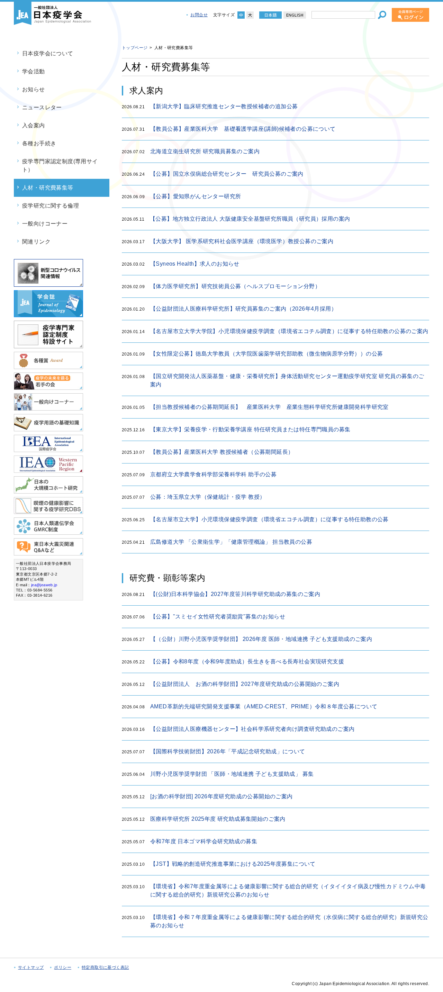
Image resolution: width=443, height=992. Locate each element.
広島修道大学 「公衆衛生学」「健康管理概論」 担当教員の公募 (231, 542)
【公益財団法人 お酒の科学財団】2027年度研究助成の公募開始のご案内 (244, 684)
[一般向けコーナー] (48, 408)
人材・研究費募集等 (47, 188)
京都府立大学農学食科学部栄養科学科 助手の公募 (213, 474)
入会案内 (33, 125)
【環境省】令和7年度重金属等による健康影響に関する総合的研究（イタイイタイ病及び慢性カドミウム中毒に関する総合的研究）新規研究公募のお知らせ (288, 890)
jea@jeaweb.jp (44, 585)
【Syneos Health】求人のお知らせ (194, 264)
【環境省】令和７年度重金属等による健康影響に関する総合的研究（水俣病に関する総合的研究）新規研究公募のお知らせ (289, 921)
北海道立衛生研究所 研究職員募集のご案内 (205, 151)
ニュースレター (42, 107)
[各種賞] (48, 366)
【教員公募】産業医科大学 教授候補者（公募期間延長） (221, 452)
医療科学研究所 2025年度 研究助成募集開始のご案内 (218, 819)
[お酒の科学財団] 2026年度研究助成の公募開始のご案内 (221, 796)
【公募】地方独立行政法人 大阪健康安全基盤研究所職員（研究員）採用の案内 (250, 219)
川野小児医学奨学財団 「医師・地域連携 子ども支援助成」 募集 (232, 774)
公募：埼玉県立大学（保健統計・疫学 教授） (207, 497)
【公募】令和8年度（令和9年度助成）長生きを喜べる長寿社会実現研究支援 (247, 661)
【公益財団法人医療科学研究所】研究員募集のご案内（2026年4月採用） (243, 309)
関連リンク (36, 242)
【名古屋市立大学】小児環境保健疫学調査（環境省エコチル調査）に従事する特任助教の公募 (269, 519)
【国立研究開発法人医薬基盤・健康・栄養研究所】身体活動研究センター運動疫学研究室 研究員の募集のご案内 (287, 380)
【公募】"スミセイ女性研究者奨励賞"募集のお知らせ (217, 616)
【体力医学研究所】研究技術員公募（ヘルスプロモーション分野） (235, 286)
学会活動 (33, 71)
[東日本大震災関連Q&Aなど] (48, 552)
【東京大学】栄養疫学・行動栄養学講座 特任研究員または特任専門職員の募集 (250, 429)
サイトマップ (31, 967)
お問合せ (199, 14)
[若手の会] (48, 387)
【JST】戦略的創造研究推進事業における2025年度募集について (233, 864)
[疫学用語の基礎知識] (48, 428)
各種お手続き (39, 143)
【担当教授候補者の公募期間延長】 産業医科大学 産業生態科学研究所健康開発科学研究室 (272, 407)
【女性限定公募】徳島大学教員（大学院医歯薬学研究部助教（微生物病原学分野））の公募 (266, 354)
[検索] (382, 15)
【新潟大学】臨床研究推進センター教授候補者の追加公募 (224, 106)
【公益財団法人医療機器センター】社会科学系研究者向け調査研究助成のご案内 (252, 729)
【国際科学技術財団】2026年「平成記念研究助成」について (227, 751)
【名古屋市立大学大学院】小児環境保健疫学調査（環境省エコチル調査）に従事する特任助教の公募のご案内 (289, 331)
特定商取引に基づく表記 (105, 967)
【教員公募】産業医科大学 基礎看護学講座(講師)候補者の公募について (243, 129)
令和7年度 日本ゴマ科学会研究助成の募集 (203, 841)
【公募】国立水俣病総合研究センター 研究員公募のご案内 (227, 174)
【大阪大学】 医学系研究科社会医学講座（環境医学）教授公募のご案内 (241, 241)
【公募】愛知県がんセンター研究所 (195, 196)
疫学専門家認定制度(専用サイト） (60, 165)
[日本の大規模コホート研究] (48, 491)
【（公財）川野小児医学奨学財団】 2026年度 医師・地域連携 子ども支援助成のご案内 (261, 639)
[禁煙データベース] (48, 511)
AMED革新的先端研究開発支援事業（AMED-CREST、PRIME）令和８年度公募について (263, 706)
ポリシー (62, 967)
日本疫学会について (47, 53)
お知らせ (33, 89)
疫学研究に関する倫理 (50, 206)
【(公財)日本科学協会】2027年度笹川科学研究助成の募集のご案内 (235, 594)
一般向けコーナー (44, 224)
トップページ (134, 47)
